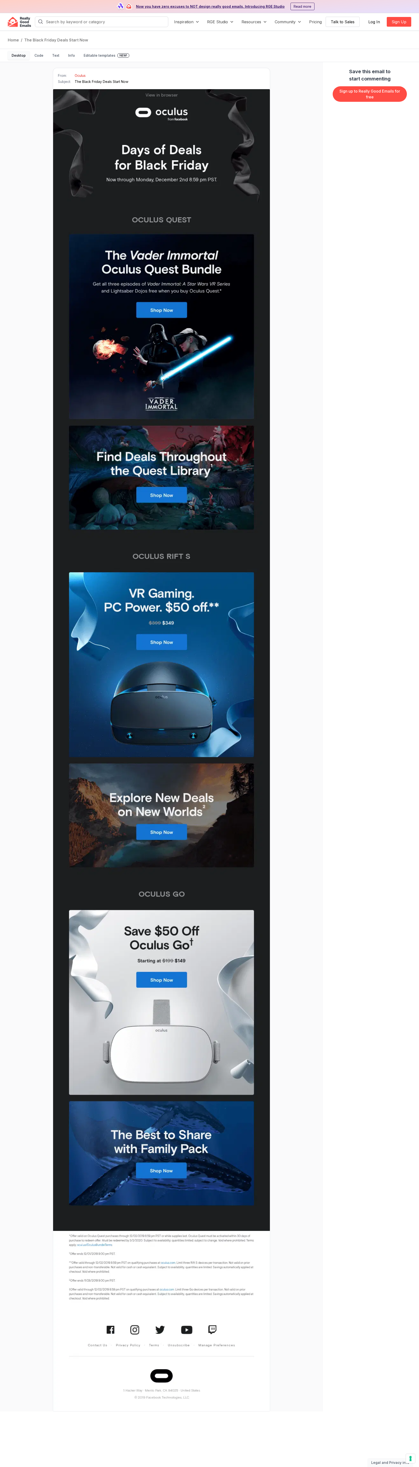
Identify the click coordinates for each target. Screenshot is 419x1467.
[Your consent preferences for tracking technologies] (410, 1458)
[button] (186, 22)
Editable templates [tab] (105, 55)
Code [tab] (38, 55)
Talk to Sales (343, 21)
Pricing (315, 21)
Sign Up (399, 21)
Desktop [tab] (19, 55)
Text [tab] (55, 55)
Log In (374, 21)
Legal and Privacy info (390, 1462)
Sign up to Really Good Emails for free (369, 94)
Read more (302, 6)
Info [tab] (71, 55)
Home (13, 40)
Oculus (80, 75)
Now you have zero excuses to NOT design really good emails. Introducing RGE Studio (210, 6)
